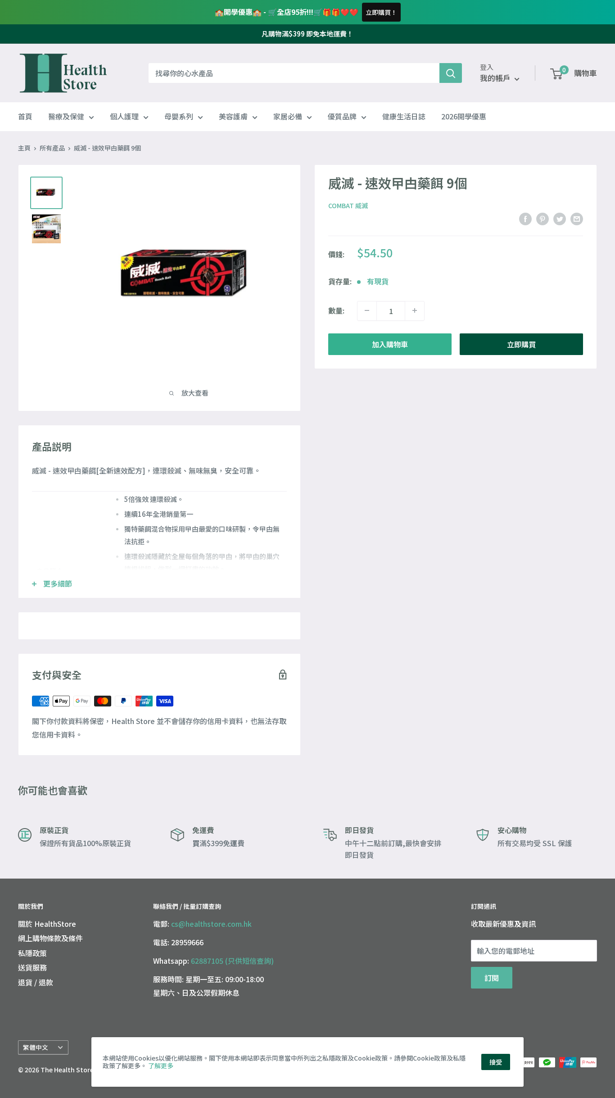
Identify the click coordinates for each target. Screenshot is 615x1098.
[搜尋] (450, 73)
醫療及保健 (66, 116)
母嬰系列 (178, 116)
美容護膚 (233, 116)
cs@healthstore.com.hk (211, 923)
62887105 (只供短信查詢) (232, 960)
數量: (336, 310)
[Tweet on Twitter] (559, 219)
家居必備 (287, 116)
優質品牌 (342, 116)
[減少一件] (366, 310)
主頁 (24, 147)
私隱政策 (32, 953)
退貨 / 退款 (35, 982)
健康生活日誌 (403, 116)
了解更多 (160, 1065)
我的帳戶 (496, 78)
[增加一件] (414, 310)
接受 (495, 1061)
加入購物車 (390, 343)
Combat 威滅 (348, 205)
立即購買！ (381, 12)
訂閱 (491, 977)
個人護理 (124, 116)
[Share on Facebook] (525, 219)
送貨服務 (32, 967)
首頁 (25, 116)
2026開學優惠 (463, 116)
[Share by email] (576, 219)
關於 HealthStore (47, 923)
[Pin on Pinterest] (542, 219)
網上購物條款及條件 (50, 938)
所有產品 (52, 147)
